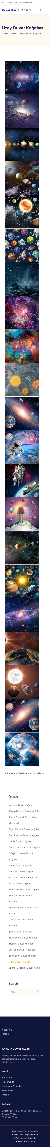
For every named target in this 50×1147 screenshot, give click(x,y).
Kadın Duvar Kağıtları (20, 883)
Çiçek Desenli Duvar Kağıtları (24, 829)
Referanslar (8, 1090)
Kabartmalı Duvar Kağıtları (23, 877)
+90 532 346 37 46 (9, 3)
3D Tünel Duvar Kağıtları (22, 949)
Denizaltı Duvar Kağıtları (21, 871)
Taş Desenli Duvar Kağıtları (23, 937)
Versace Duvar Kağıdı (20, 805)
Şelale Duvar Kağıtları (20, 931)
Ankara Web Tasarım (25, 1141)
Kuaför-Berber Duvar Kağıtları (24, 889)
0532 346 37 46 (9, 1117)
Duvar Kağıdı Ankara (17, 10)
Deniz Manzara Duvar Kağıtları (25, 847)
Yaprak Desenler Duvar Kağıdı (25, 967)
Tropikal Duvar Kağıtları (21, 943)
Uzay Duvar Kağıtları (20, 961)
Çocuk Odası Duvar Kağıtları (24, 835)
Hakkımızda (8, 1081)
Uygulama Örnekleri (12, 1086)
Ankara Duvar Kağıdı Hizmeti (25, 1134)
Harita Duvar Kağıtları (20, 841)
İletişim (5, 1033)
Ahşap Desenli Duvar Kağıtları (24, 811)
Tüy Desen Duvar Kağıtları (22, 955)
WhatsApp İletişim (26, 3)
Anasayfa (7, 1029)
